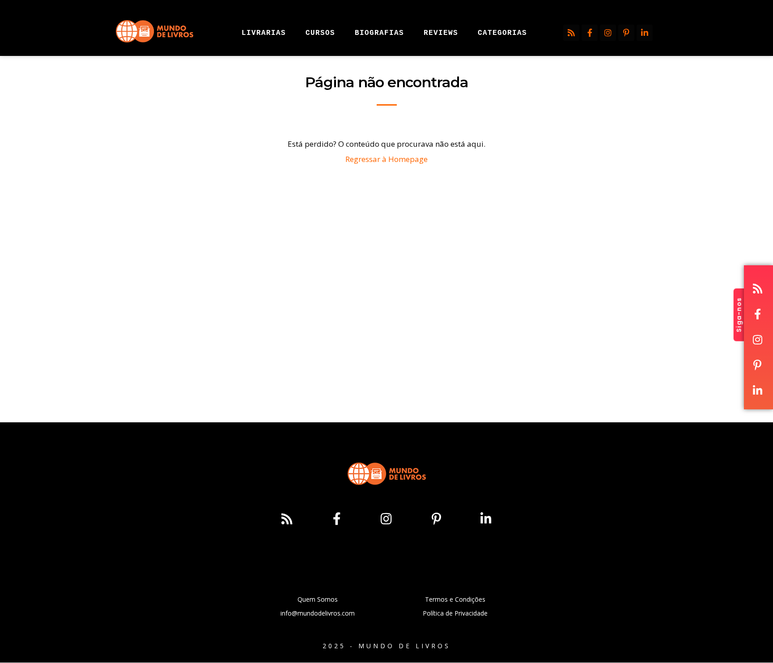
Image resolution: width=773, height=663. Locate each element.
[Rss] (571, 33)
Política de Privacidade (455, 613)
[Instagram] (608, 33)
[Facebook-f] (590, 33)
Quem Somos (317, 599)
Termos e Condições (455, 599)
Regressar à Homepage (386, 159)
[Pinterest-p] (626, 33)
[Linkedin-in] (645, 33)
